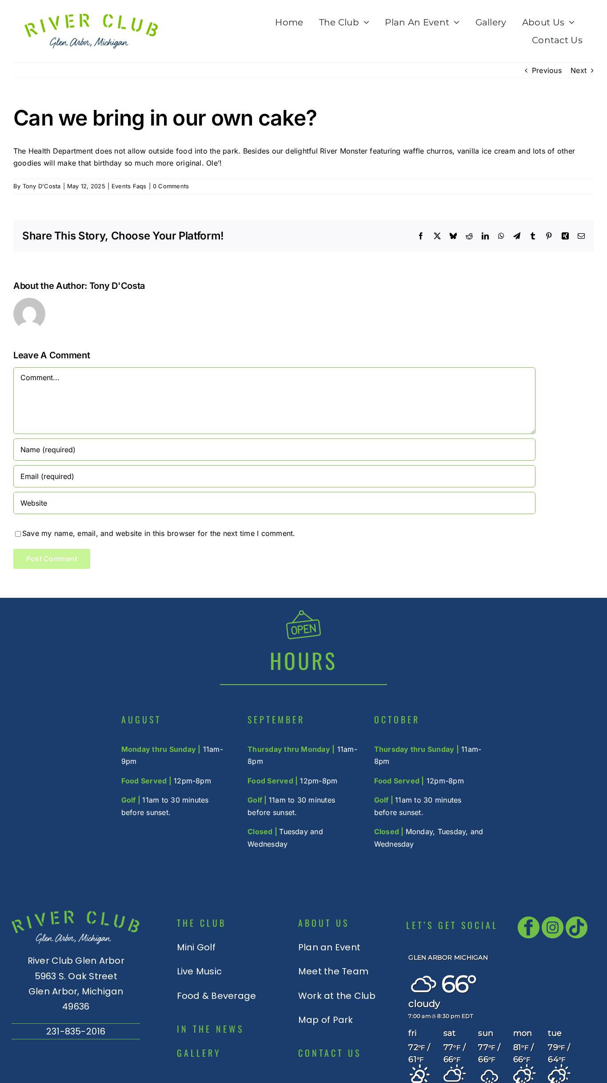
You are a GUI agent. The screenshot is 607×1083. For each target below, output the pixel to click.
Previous (547, 70)
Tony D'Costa (42, 186)
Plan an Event (329, 947)
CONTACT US (329, 1052)
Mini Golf (196, 947)
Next (579, 70)
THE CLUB (201, 922)
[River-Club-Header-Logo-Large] (91, 17)
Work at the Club (336, 996)
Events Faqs (129, 186)
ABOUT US (323, 922)
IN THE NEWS (210, 1028)
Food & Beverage (216, 996)
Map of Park (325, 1020)
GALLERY (199, 1052)
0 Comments (171, 186)
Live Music (199, 971)
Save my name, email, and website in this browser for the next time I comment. (158, 533)
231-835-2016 (76, 1031)
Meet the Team (333, 971)
